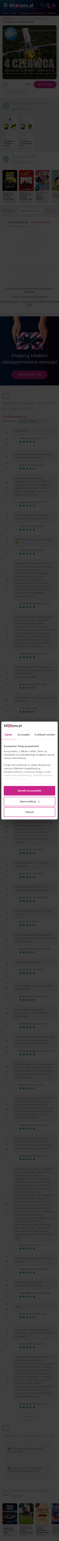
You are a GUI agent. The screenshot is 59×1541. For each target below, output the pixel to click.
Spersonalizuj (28, 801)
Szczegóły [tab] (24, 734)
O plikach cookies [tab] (45, 734)
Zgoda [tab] (8, 734)
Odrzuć (29, 812)
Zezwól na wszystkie (29, 790)
